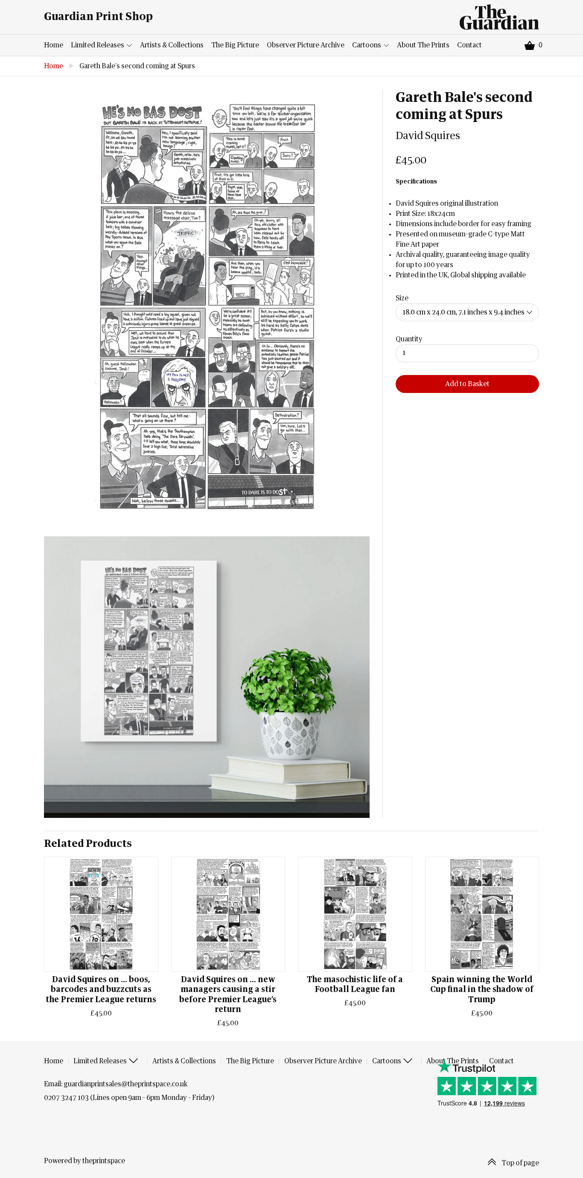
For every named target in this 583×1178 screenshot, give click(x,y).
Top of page (519, 1163)
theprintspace (103, 1161)
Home (53, 45)
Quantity (409, 339)
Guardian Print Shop (98, 17)
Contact (469, 45)
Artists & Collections (172, 45)
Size (402, 298)
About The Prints (423, 45)
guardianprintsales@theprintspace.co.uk (126, 1084)
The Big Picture (235, 45)
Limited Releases (98, 45)
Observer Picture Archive (305, 45)
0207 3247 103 (66, 1097)
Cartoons (367, 45)
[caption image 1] (207, 306)
